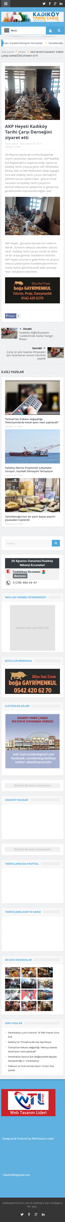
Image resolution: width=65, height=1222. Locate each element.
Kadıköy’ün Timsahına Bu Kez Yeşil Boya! (29, 1042)
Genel (18, 146)
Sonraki (37, 348)
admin (15, 143)
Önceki (27, 329)
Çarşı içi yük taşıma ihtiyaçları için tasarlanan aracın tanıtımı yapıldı (26, 355)
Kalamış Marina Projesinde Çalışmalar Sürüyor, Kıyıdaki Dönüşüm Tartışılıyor (29, 469)
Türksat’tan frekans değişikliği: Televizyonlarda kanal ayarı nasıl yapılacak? (31, 420)
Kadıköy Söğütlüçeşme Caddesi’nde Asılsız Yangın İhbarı (36, 336)
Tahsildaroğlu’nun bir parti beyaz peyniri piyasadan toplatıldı (30, 518)
